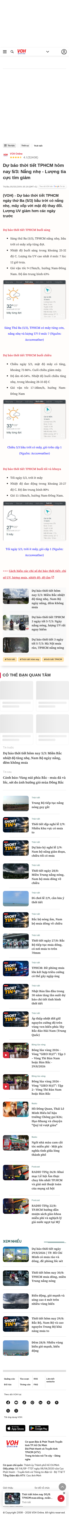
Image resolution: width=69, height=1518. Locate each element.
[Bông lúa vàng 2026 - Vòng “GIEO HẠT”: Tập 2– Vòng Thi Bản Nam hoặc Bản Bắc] (16, 1082)
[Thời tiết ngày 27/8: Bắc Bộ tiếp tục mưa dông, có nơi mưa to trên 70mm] (16, 941)
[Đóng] (64, 1493)
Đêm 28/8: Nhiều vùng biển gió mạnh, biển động (47, 1346)
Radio (34, 1103)
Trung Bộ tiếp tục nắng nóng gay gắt (48, 805)
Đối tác (8, 1384)
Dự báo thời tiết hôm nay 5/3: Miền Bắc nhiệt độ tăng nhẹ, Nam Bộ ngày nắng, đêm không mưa (48, 599)
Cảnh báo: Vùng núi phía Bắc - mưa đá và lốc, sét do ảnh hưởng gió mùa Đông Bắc (34, 779)
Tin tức (11, 145)
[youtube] (16, 1403)
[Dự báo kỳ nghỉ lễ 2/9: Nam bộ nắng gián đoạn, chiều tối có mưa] (16, 848)
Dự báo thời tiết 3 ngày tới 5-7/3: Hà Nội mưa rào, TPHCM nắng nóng (48, 643)
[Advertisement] (34, 107)
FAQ (36, 1384)
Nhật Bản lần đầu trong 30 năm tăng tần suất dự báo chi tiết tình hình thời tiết (48, 997)
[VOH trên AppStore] (15, 1428)
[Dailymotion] (16, 1411)
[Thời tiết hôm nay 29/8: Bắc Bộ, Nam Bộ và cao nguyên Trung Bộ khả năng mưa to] (16, 1324)
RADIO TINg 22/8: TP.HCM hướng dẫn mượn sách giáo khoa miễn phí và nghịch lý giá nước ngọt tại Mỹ (47, 1214)
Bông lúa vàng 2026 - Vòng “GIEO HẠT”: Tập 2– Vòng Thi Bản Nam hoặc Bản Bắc (47, 1087)
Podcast (36, 1166)
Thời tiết (38, 145)
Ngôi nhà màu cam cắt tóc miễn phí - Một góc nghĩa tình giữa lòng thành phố (47, 1148)
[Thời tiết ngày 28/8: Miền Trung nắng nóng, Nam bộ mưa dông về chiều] (16, 871)
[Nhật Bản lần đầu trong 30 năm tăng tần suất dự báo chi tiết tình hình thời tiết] (16, 991)
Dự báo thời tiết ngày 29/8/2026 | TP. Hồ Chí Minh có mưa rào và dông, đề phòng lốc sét (47, 1255)
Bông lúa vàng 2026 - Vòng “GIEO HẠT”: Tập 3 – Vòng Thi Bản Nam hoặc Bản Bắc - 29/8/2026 (49, 1058)
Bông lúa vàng (38, 1044)
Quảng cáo (9, 1379)
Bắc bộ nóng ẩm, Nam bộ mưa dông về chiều (47, 921)
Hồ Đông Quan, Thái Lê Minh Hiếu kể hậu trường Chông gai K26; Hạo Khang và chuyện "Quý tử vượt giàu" (48, 1117)
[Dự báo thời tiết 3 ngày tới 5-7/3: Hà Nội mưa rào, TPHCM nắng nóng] (16, 645)
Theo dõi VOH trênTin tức (52, 186)
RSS (36, 1379)
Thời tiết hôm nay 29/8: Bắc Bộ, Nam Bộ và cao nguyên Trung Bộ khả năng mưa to (48, 1324)
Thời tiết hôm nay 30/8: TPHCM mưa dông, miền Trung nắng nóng (49, 1276)
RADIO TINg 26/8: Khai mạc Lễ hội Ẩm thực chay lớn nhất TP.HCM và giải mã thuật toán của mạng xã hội (48, 1180)
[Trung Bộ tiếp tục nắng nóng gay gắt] (16, 803)
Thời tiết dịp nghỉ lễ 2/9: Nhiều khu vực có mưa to (48, 828)
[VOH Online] (21, 52)
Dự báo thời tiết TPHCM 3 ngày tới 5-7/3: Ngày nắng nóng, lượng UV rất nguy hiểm (49, 623)
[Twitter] (8, 1411)
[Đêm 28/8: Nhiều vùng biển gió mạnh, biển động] (16, 1348)
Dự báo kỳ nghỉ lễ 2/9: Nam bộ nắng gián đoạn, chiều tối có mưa (49, 851)
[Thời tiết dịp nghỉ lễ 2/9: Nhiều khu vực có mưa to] (16, 824)
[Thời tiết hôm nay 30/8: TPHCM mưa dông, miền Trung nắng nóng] (16, 1278)
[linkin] (40, 1403)
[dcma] (57, 1403)
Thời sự (25, 145)
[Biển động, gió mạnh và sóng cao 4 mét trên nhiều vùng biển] (16, 1301)
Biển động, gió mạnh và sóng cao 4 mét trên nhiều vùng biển (48, 1299)
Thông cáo (25, 1384)
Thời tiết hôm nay (30, 659)
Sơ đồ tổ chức (42, 1487)
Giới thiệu (8, 1487)
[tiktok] (24, 1403)
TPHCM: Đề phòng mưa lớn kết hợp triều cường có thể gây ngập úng (48, 972)
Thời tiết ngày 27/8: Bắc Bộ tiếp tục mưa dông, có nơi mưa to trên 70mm (48, 946)
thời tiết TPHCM (54, 659)
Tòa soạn (24, 1379)
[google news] (49, 1403)
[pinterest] (32, 1403)
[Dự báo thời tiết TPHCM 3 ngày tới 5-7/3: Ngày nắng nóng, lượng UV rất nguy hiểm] (16, 622)
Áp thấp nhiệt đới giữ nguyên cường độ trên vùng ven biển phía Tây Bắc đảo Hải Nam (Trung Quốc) (49, 1026)
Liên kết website (50, 1380)
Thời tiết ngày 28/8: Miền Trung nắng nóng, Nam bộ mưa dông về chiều (48, 877)
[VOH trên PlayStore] (38, 1428)
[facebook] (8, 1403)
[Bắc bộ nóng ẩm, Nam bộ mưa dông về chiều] (16, 920)
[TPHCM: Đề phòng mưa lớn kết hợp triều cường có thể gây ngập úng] (16, 968)
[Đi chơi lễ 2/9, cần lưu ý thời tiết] (16, 898)
